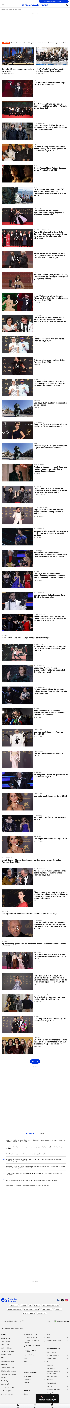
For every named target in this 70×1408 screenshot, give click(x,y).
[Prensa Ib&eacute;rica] (62, 1321)
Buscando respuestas (53, 1389)
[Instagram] (66, 1300)
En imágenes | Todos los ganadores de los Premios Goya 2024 (51, 776)
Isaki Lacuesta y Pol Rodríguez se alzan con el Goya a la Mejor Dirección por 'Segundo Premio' (50, 127)
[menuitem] (17, 1406)
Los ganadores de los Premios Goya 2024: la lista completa (49, 596)
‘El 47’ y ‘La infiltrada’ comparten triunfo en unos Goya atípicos (50, 70)
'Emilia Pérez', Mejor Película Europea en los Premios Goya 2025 (50, 169)
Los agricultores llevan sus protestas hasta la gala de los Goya (29, 913)
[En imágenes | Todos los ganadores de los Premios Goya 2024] (17, 780)
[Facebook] (58, 1300)
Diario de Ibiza (5, 1344)
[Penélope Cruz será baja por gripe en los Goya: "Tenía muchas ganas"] (17, 430)
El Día (2, 1358)
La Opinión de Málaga (30, 1334)
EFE (35, 900)
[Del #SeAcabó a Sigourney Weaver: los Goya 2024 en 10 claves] (17, 1003)
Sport (25, 1361)
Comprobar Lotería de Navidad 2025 (53, 1372)
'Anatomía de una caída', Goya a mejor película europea (26, 638)
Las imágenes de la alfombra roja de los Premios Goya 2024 (50, 1019)
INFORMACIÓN (5, 1384)
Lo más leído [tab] (30, 1133)
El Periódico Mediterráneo (8, 1374)
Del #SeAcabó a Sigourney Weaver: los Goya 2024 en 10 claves (50, 998)
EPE (35, 984)
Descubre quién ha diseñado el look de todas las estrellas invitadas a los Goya (50, 956)
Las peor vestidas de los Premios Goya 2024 (48, 733)
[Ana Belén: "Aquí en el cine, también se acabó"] (17, 823)
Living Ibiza (50, 1393)
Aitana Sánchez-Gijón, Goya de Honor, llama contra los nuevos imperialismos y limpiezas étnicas (51, 277)
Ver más (35, 1061)
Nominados (4, 9)
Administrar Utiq (42, 1313)
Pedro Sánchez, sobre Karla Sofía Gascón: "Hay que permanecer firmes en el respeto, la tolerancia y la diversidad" (50, 235)
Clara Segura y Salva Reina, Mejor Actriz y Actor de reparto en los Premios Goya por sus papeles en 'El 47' (50, 320)
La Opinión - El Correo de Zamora (31, 1341)
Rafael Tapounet (39, 1001)
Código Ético (58, 1309)
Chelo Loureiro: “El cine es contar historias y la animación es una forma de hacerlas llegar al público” (50, 490)
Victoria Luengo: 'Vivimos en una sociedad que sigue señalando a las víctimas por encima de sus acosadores (34, 1174)
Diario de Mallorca (6, 1348)
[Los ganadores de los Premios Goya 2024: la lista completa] (17, 601)
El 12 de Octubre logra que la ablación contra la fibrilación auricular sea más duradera (31, 1180)
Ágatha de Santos (39, 495)
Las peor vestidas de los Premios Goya (48, 754)
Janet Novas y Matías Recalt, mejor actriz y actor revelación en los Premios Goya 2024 (31, 861)
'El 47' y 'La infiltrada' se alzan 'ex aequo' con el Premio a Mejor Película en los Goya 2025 (50, 106)
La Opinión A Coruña (7, 1394)
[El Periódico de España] (9, 1300)
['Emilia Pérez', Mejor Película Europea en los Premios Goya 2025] (17, 173)
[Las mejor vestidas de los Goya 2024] (17, 801)
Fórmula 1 (50, 1365)
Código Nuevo (51, 1358)
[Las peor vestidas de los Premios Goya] (17, 759)
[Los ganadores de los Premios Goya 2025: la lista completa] (17, 88)
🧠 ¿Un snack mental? (47, 1397)
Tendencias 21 (51, 1383)
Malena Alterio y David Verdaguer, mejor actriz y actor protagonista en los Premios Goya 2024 (50, 618)
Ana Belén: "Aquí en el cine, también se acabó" (50, 818)
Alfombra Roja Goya (15, 9)
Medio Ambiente (52, 1376)
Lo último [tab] (41, 1133)
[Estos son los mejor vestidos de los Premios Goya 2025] (17, 366)
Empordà (3, 1377)
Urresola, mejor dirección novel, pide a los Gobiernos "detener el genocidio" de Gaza (51, 533)
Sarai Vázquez (38, 736)
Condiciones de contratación (31, 1309)
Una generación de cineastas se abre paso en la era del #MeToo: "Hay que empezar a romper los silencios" (50, 1042)
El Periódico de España (7, 1367)
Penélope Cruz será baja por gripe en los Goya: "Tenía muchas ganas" (50, 425)
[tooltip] (47, 1398)
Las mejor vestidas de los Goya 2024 (50, 796)
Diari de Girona (5, 1338)
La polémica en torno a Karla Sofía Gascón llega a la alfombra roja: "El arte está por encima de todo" (49, 383)
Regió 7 (26, 1358)
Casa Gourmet (51, 1352)
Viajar (48, 1337)
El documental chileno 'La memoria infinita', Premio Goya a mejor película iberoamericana (50, 691)
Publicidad (23, 1305)
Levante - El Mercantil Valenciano (30, 1350)
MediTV (26, 1382)
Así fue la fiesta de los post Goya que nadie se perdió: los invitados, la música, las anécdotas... (50, 469)
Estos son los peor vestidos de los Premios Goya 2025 (49, 340)
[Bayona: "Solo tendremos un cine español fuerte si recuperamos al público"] (17, 515)
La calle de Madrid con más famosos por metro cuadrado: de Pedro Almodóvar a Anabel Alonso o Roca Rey (35, 1147)
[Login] (67, 5)
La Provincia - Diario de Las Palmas (32, 1346)
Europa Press (38, 537)
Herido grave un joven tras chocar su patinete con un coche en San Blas (27, 1185)
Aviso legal (37, 1305)
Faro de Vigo (4, 1381)
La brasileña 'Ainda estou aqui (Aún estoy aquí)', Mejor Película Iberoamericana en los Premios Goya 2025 (50, 192)
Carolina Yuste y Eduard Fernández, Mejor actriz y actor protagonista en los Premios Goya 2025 (50, 149)
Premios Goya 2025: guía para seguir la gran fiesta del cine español (50, 447)
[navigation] (35, 1406)
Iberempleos (51, 1368)
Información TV (28, 1376)
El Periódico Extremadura (8, 1371)
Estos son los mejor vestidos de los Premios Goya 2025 (49, 361)
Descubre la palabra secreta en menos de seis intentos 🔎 (47, 1400)
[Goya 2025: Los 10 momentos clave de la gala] (18, 56)
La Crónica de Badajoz (7, 1387)
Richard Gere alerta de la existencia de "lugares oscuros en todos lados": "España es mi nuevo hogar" (50, 255)
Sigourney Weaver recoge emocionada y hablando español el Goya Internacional (49, 670)
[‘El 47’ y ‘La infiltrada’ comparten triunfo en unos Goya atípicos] (52, 56)
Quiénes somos (14, 1305)
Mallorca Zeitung (29, 1355)
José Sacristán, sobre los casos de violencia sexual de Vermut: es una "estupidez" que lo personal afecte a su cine (50, 925)
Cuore (26, 1394)
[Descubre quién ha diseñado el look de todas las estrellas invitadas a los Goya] (17, 960)
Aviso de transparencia (29, 1313)
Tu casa (49, 1386)
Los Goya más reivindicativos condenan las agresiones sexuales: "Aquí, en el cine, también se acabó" (49, 576)
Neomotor (50, 1380)
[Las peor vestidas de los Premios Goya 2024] (17, 737)
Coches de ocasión (53, 1355)
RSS (30, 1305)
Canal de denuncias (47, 1309)
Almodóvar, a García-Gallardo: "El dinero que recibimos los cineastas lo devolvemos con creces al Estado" (50, 554)
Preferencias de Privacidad (14, 1309)
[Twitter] (62, 1300)
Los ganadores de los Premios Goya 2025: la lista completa (49, 83)
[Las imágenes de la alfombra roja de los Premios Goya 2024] (17, 1024)
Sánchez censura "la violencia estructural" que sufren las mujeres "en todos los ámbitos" (49, 713)
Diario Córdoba (5, 1341)
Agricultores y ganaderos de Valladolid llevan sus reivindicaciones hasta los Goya (34, 945)
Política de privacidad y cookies (51, 1305)
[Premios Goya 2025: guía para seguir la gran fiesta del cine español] (17, 451)
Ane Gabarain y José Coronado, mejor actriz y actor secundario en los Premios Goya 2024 (50, 873)
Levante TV (27, 1379)
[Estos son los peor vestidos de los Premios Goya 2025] (17, 344)
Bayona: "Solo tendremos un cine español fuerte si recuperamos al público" (48, 512)
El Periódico (4, 1364)
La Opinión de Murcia (30, 1337)
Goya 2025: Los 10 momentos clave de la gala (18, 70)
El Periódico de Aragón (7, 1361)
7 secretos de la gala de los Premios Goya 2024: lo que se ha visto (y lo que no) (50, 648)
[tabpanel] (35, 1163)
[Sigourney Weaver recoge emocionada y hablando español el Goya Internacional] (17, 673)
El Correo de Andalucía (7, 1351)
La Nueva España (6, 1390)
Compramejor (51, 1362)
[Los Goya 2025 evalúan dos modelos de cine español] (17, 408)
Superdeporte (28, 1365)
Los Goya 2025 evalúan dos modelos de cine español (50, 404)
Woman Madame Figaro (54, 1340)
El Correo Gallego (6, 1354)
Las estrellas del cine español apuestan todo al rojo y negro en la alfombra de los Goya (49, 213)
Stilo (48, 1334)
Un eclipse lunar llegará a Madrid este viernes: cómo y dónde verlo (25, 1154)
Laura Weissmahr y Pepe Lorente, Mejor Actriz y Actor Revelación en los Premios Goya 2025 (51, 298)
